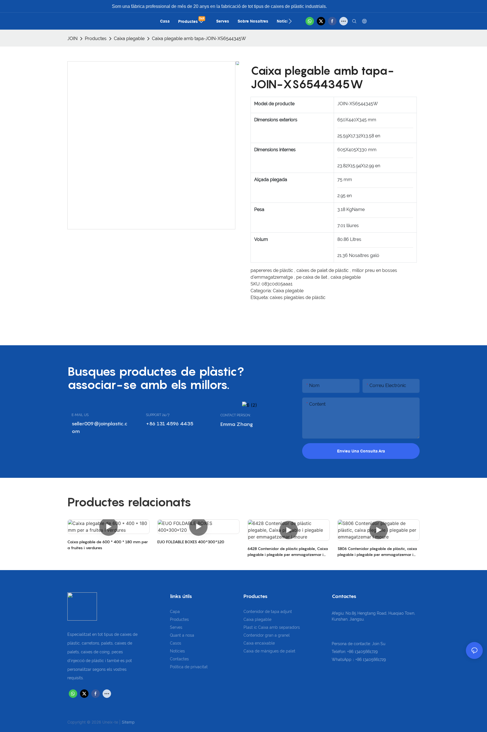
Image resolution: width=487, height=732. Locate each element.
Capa (175, 611)
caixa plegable (346, 277)
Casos (175, 643)
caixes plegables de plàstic (298, 297)
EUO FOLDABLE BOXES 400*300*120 (190, 541)
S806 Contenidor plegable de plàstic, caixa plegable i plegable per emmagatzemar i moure (377, 551)
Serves (176, 627)
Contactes (179, 659)
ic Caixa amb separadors (277, 627)
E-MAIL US (80, 415)
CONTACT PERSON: (235, 415)
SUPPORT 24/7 (157, 415)
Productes (96, 38)
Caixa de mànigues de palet (269, 651)
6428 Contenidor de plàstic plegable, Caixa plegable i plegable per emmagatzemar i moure (287, 551)
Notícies (177, 651)
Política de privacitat (189, 667)
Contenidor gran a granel (267, 635)
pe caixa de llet (312, 277)
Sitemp (128, 722)
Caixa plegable (129, 38)
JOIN (72, 38)
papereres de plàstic (272, 270)
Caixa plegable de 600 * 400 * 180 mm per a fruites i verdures (107, 544)
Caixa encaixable (259, 643)
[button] (290, 21)
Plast (249, 627)
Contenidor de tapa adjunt (268, 611)
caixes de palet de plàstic (323, 270)
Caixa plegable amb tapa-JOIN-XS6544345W (199, 38)
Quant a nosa (182, 635)
